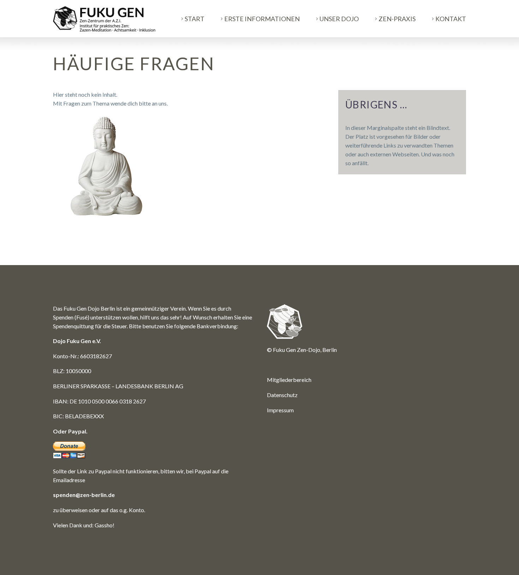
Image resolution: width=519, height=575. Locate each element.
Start (194, 19)
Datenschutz (282, 394)
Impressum (280, 410)
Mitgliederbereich (289, 379)
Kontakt (450, 19)
